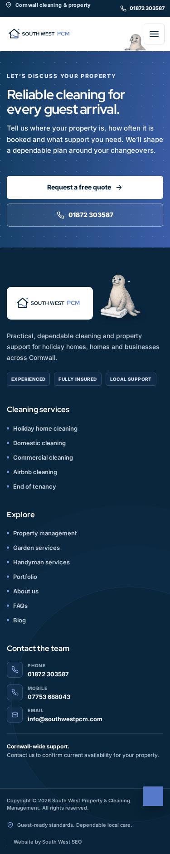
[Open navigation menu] (154, 34)
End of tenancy (34, 486)
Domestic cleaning (39, 442)
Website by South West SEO (48, 842)
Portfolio (25, 576)
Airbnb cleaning (35, 472)
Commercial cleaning (43, 457)
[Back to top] (153, 796)
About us (26, 591)
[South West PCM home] (40, 34)
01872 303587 (147, 8)
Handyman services (41, 562)
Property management (45, 533)
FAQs (20, 605)
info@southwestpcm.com (65, 719)
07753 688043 (49, 696)
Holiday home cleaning (45, 428)
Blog (19, 620)
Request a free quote (79, 187)
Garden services (36, 547)
